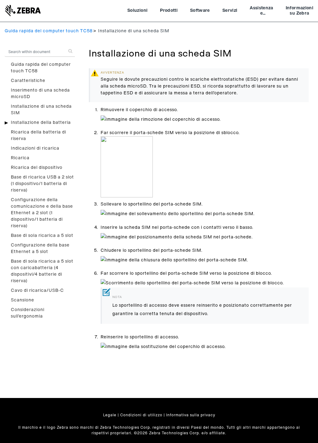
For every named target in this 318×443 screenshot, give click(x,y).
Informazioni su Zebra (299, 11)
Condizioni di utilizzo (141, 415)
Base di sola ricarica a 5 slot (42, 235)
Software (200, 10)
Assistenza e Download (261, 11)
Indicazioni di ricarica (35, 148)
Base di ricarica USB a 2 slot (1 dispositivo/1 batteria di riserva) (42, 183)
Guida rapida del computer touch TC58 (49, 31)
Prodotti (169, 10)
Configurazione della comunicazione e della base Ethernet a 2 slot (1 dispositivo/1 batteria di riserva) (42, 213)
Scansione (22, 300)
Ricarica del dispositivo (36, 167)
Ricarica (20, 158)
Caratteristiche (28, 81)
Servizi (229, 10)
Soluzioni (137, 10)
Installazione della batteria (41, 122)
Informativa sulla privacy (190, 415)
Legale (109, 415)
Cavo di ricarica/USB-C (37, 290)
